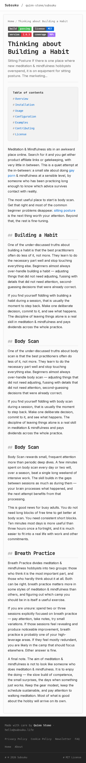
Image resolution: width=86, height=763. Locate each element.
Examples (21, 122)
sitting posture (64, 210)
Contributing (24, 128)
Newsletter (63, 738)
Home (11, 21)
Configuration (25, 116)
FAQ (77, 738)
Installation (24, 104)
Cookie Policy (41, 738)
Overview (21, 98)
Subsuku (12, 5)
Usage (19, 110)
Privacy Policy (16, 738)
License (20, 134)
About (19, 746)
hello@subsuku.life (19, 729)
